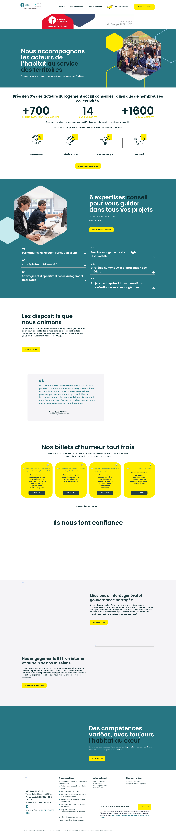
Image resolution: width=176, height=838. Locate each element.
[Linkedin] (26, 806)
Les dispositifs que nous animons (70, 817)
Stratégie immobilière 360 (70, 791)
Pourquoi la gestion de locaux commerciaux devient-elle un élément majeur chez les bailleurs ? (139, 478)
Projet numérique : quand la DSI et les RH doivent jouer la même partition (71, 478)
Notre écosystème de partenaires (71, 820)
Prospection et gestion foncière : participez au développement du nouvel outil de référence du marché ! (105, 481)
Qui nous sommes (99, 781)
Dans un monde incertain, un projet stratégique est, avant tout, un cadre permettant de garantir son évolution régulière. (37, 481)
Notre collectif (95, 7)
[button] (84, 7)
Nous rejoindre (98, 788)
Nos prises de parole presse (136, 784)
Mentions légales (78, 830)
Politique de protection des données (98, 830)
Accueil (62, 7)
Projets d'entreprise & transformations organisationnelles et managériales (117, 283)
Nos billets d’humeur (133, 781)
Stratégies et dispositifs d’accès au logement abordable (52, 276)
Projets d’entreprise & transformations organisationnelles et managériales (73, 812)
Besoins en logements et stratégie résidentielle (113, 252)
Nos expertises (76, 7)
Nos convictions (121, 7)
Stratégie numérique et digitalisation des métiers (119, 267)
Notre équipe (97, 784)
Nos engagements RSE (101, 786)
